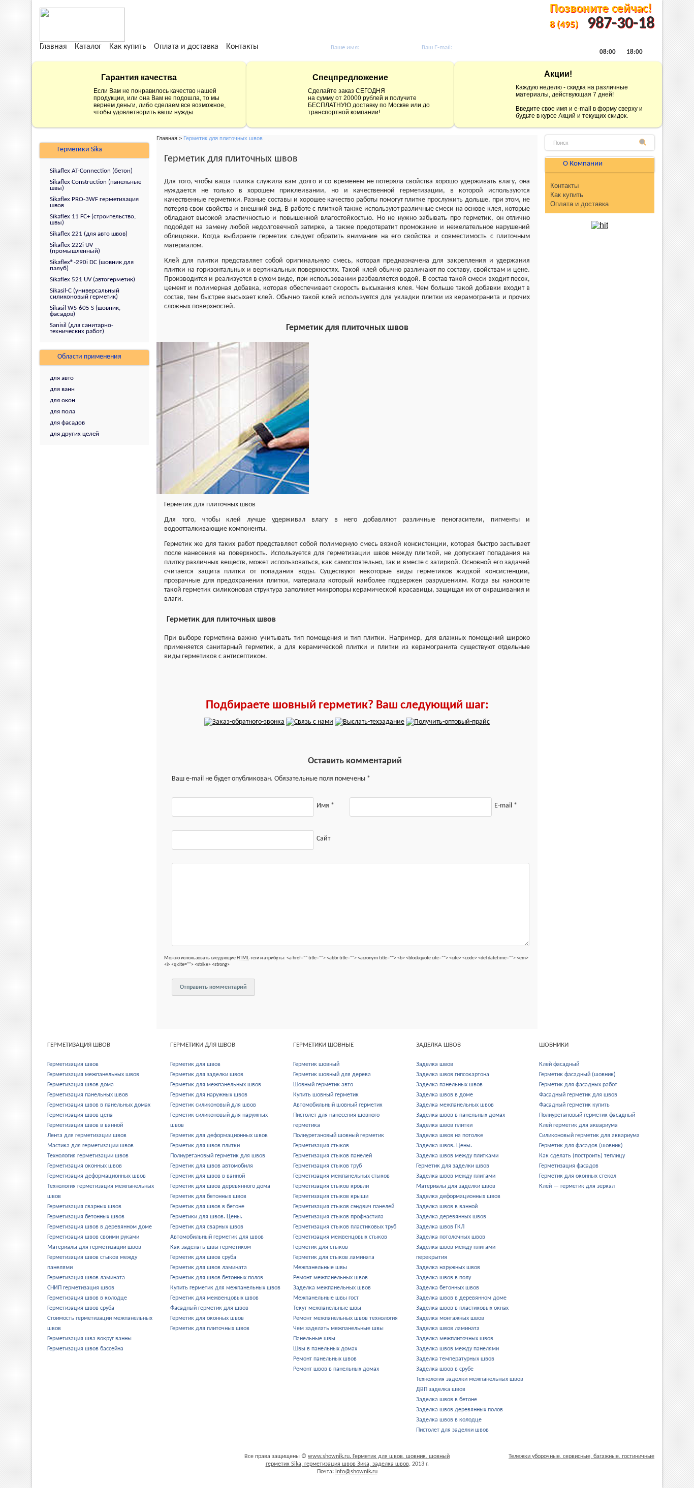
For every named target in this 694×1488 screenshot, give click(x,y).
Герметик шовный (316, 1064)
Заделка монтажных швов (450, 1318)
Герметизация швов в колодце (87, 1298)
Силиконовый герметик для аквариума (589, 1136)
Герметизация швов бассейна (85, 1349)
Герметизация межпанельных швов (93, 1075)
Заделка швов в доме (444, 1095)
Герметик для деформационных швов (219, 1136)
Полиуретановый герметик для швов (217, 1156)
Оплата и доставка (186, 47)
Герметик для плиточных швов (209, 1328)
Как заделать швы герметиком (210, 1247)
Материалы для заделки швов (455, 1186)
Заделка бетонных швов (447, 1288)
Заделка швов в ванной (447, 1207)
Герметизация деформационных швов (96, 1176)
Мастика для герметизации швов (90, 1146)
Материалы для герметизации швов (94, 1247)
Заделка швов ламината (448, 1328)
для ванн (62, 389)
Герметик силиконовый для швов (213, 1105)
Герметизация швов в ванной (85, 1125)
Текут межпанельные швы (327, 1308)
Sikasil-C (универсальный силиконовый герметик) (84, 293)
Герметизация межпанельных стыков (341, 1176)
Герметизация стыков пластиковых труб (344, 1227)
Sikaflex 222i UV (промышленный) (75, 248)
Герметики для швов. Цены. (206, 1217)
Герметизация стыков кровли (331, 1186)
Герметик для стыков (320, 1247)
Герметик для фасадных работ (578, 1085)
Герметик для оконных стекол (577, 1176)
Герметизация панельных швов (87, 1095)
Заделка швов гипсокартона (452, 1075)
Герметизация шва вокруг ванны (89, 1339)
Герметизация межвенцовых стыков (340, 1237)
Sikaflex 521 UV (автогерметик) (92, 279)
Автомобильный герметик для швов (217, 1237)
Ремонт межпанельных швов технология (345, 1318)
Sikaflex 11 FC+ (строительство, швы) (93, 219)
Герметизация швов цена (80, 1115)
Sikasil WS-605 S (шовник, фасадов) (85, 311)
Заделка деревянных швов (451, 1217)
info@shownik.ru (356, 1472)
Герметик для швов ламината (208, 1268)
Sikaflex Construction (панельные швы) (95, 185)
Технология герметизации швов (88, 1156)
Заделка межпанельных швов (332, 1288)
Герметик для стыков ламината (333, 1257)
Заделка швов (434, 1064)
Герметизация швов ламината (86, 1278)
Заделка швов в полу (443, 1278)
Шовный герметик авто (323, 1085)
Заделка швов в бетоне (446, 1400)
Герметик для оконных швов (207, 1318)
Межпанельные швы (320, 1268)
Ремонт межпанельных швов (330, 1278)
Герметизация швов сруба (80, 1308)
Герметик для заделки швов (206, 1075)
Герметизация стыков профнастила (338, 1217)
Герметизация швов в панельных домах (98, 1105)
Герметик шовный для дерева (332, 1075)
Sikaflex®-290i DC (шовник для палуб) (92, 265)
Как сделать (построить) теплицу (582, 1156)
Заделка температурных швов (455, 1359)
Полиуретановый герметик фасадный (587, 1115)
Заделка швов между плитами (455, 1176)
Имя (325, 806)
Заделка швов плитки (444, 1125)
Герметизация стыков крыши (330, 1196)
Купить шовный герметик (326, 1095)
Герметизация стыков (321, 1146)
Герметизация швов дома (80, 1085)
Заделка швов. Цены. (444, 1146)
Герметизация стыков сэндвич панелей (343, 1207)
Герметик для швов (195, 1064)
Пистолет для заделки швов (452, 1430)
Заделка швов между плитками (457, 1156)
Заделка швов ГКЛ (440, 1227)
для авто (62, 378)
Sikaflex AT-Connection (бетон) (91, 171)
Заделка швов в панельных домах (460, 1115)
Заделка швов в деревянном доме (461, 1298)
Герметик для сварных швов (206, 1227)
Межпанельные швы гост (326, 1298)
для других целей (74, 434)
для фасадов (67, 422)
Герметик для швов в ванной (207, 1176)
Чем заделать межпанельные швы (338, 1328)
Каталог (88, 47)
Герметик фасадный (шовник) (577, 1075)
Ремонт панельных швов (325, 1359)
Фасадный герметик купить (574, 1105)
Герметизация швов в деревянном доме (99, 1227)
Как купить (127, 47)
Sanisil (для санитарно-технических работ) (81, 328)
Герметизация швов (73, 1064)
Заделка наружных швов (448, 1268)
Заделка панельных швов (449, 1085)
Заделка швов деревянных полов (459, 1410)
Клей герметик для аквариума (578, 1125)
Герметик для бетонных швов (208, 1196)
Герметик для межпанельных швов (215, 1085)
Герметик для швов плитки (205, 1146)
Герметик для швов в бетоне (207, 1207)
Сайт (323, 839)
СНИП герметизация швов (80, 1288)
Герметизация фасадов (568, 1166)
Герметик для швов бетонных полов (216, 1278)
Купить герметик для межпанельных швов (225, 1288)
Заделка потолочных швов (450, 1237)
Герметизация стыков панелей (332, 1156)
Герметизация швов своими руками (93, 1237)
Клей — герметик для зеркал (577, 1186)
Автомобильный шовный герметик (338, 1105)
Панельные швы (314, 1339)
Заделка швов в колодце (449, 1420)
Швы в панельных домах (325, 1349)
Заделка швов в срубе (445, 1369)
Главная (53, 47)
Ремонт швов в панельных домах (336, 1369)
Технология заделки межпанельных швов (469, 1379)
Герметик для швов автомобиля (211, 1166)
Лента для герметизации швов (87, 1136)
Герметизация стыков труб (327, 1166)
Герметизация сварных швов (84, 1207)
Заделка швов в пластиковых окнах (462, 1308)
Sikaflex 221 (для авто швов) (89, 234)
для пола (62, 411)
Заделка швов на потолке (449, 1136)
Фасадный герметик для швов (209, 1308)
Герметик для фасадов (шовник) (581, 1146)
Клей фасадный (559, 1064)
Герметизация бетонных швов (85, 1217)
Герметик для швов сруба (203, 1257)
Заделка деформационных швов (458, 1196)
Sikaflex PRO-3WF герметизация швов (94, 202)
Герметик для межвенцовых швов (214, 1298)
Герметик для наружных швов (208, 1095)
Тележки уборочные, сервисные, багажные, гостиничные (581, 1456)
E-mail (505, 806)
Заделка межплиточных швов (454, 1339)
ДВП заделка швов (440, 1389)
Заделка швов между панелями (457, 1349)
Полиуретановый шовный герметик (338, 1136)
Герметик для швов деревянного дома (220, 1186)
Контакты (242, 47)
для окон (62, 400)
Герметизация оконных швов (84, 1166)
